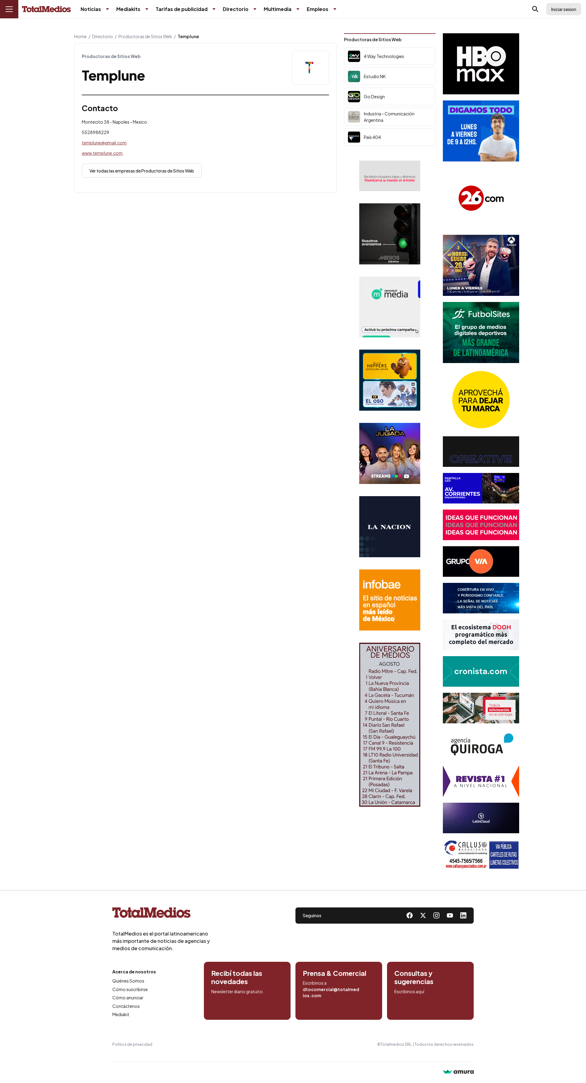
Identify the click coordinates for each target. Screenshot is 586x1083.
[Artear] (481, 598)
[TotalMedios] (161, 913)
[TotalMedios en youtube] (450, 915)
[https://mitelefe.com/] (389, 453)
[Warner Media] (481, 63)
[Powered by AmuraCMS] (458, 1072)
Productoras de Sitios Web (145, 36)
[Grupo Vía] (481, 561)
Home (80, 36)
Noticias (91, 9)
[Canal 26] (481, 198)
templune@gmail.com (104, 142)
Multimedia (277, 9)
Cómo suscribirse (130, 989)
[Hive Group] (481, 451)
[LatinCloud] (481, 818)
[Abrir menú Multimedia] (298, 9)
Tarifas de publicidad (182, 9)
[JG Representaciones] (481, 399)
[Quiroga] (481, 744)
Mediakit (120, 1014)
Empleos (317, 9)
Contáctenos (126, 1006)
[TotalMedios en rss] (463, 915)
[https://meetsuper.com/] (481, 525)
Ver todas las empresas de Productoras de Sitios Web (141, 170)
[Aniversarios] (389, 725)
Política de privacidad (132, 1044)
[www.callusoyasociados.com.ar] (481, 854)
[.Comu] (481, 131)
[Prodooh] (481, 635)
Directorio (235, 9)
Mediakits (128, 9)
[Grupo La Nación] (389, 526)
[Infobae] (389, 600)
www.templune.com (102, 153)
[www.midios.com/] (389, 233)
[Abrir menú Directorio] (255, 9)
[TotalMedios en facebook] (410, 915)
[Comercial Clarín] (481, 708)
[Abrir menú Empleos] (335, 9)
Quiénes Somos (128, 980)
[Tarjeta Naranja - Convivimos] (481, 781)
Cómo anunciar (127, 997)
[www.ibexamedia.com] (481, 488)
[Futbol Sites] (481, 332)
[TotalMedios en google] (436, 915)
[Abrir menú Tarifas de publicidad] (214, 9)
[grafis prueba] (389, 176)
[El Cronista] (481, 671)
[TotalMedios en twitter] (423, 915)
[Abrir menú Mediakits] (147, 9)
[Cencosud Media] (389, 307)
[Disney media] (389, 380)
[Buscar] (535, 9)
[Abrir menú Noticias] (107, 9)
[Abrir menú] (9, 9)
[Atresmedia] (481, 265)
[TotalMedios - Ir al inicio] (46, 9)
